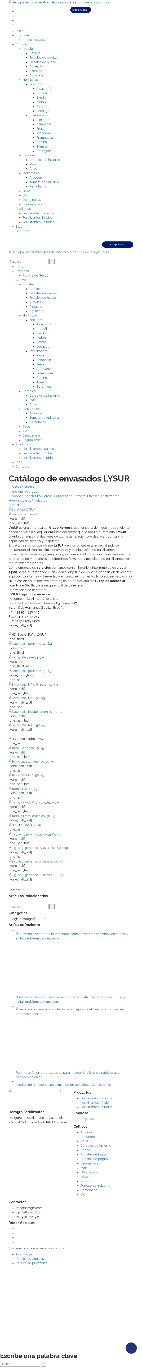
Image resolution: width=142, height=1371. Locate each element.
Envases (93, 496)
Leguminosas (90, 1163)
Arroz (84, 1141)
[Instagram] (17, 24)
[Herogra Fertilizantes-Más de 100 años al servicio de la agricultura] (59, 2)
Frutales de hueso (94, 1154)
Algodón (87, 1132)
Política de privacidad (31, 1263)
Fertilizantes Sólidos (95, 1102)
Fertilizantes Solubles (96, 1107)
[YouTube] (17, 16)
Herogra (15, 500)
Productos (39, 500)
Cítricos (86, 1150)
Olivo (84, 1177)
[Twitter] (17, 7)
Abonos (17, 496)
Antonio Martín (23, 487)
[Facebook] (17, 11)
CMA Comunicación (55, 1248)
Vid (83, 1194)
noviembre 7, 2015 (25, 491)
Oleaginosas (90, 1172)
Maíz (84, 1168)
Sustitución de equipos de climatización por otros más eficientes (63, 1084)
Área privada (79, 9)
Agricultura (33, 496)
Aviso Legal (24, 1254)
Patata (85, 1181)
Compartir (16, 890)
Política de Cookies (30, 1258)
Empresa (87, 1119)
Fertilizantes (110, 496)
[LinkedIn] (17, 20)
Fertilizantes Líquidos (96, 1098)
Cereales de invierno (96, 1145)
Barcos (47, 496)
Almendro (88, 1137)
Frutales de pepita (94, 1159)
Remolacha (89, 1190)
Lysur (26, 500)
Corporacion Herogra (70, 496)
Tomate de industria (95, 1185)
